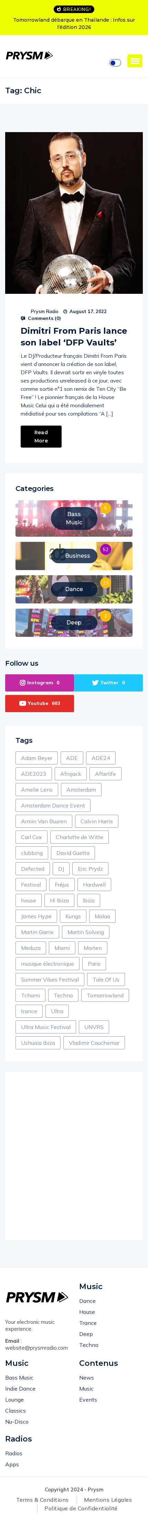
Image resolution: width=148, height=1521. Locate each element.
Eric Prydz (90, 868)
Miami (62, 947)
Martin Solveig (85, 932)
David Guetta (72, 852)
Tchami (30, 995)
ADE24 (101, 757)
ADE (72, 757)
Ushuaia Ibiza (38, 1042)
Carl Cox (31, 837)
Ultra (57, 1011)
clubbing (32, 852)
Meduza (31, 947)
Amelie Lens (37, 789)
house (28, 900)
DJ (61, 868)
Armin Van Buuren (44, 821)
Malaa (102, 916)
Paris (94, 963)
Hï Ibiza (59, 900)
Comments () (44, 318)
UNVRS (94, 1027)
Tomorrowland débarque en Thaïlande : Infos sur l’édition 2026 (74, 23)
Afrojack (70, 773)
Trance (88, 1322)
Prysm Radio (45, 311)
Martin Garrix (37, 932)
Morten (93, 947)
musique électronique (47, 963)
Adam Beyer (36, 757)
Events (88, 1399)
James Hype (36, 916)
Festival (31, 884)
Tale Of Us (106, 979)
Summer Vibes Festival (50, 979)
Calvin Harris (97, 821)
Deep (86, 1333)
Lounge (14, 1399)
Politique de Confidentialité (80, 1508)
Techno (63, 995)
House (87, 1311)
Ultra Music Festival (46, 1027)
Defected (32, 868)
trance (29, 1011)
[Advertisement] (74, 1156)
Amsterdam (81, 789)
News (86, 1377)
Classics (15, 1410)
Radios (13, 1453)
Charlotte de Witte (79, 837)
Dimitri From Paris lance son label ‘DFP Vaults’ (74, 336)
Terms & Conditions (42, 1499)
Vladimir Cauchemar (94, 1042)
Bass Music (19, 1377)
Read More (41, 436)
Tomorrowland (105, 995)
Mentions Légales (108, 1499)
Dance (87, 1300)
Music (86, 1388)
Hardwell (94, 884)
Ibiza (89, 900)
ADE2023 (33, 773)
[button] (134, 60)
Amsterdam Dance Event (53, 805)
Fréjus (62, 884)
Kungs (73, 916)
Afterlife (105, 773)
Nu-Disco (17, 1421)
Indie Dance (20, 1388)
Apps (12, 1464)
